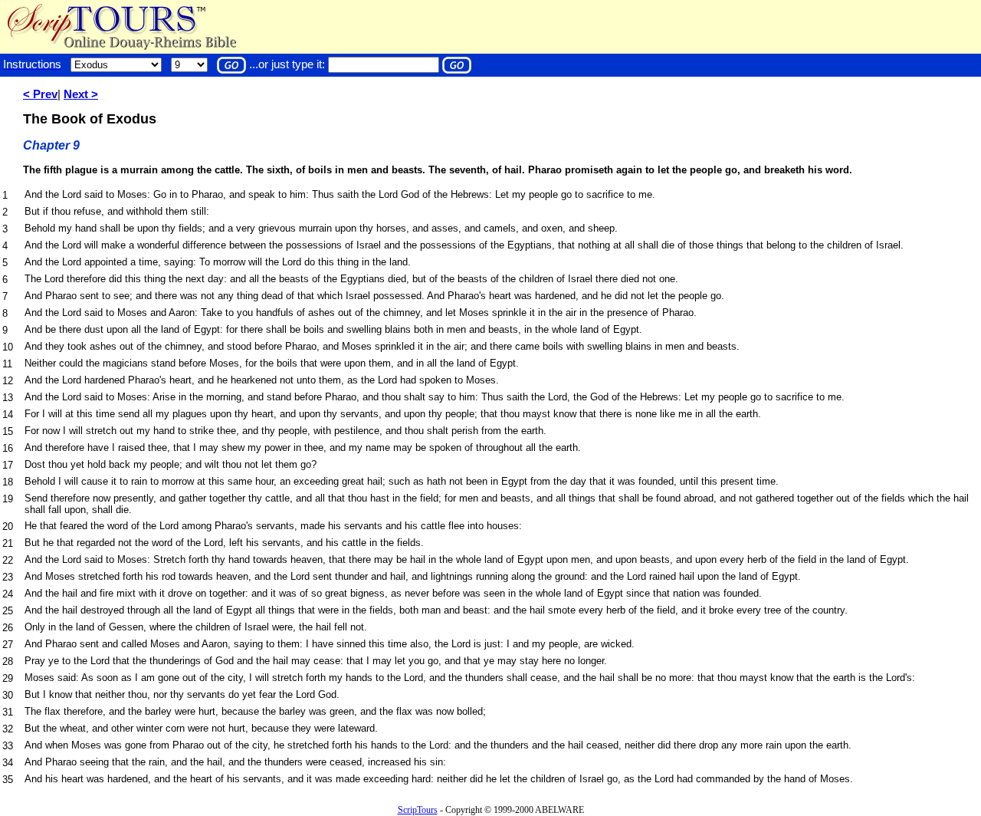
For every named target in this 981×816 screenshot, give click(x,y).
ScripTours (418, 809)
